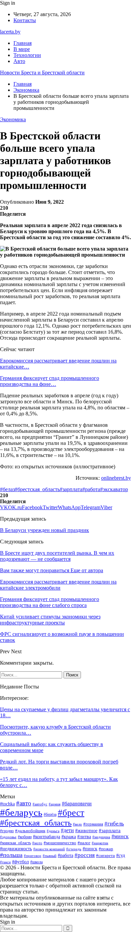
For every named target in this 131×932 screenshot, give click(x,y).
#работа (91, 489)
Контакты (24, 20)
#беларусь (21, 812)
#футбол (20, 861)
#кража (68, 836)
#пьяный (49, 856)
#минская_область (15, 843)
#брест (71, 813)
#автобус (40, 804)
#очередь (73, 849)
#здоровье (8, 837)
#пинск (90, 848)
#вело (77, 824)
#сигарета (105, 855)
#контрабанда (46, 836)
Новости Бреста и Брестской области (42, 72)
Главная (22, 43)
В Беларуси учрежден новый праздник (44, 530)
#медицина (101, 837)
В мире (21, 49)
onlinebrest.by (116, 478)
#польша (11, 855)
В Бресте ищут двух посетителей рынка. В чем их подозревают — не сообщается (57, 556)
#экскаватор (114, 489)
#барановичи (77, 803)
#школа (36, 862)
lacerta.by (10, 32)
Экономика (13, 119)
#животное (86, 830)
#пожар (106, 849)
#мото (37, 843)
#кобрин (25, 837)
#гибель (114, 823)
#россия (85, 855)
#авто (23, 803)
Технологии (27, 55)
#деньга (53, 831)
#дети (67, 830)
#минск (120, 836)
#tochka (7, 803)
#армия (54, 804)
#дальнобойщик (30, 830)
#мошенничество (60, 842)
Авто (19, 61)
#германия (93, 823)
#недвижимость (16, 848)
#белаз (7, 489)
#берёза (50, 814)
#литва (84, 836)
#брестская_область (37, 489)
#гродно (7, 831)
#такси (5, 862)
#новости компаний (49, 849)
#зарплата (71, 489)
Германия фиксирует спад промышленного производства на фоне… (49, 381)
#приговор (32, 856)
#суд (120, 855)
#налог (84, 842)
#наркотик (100, 843)
